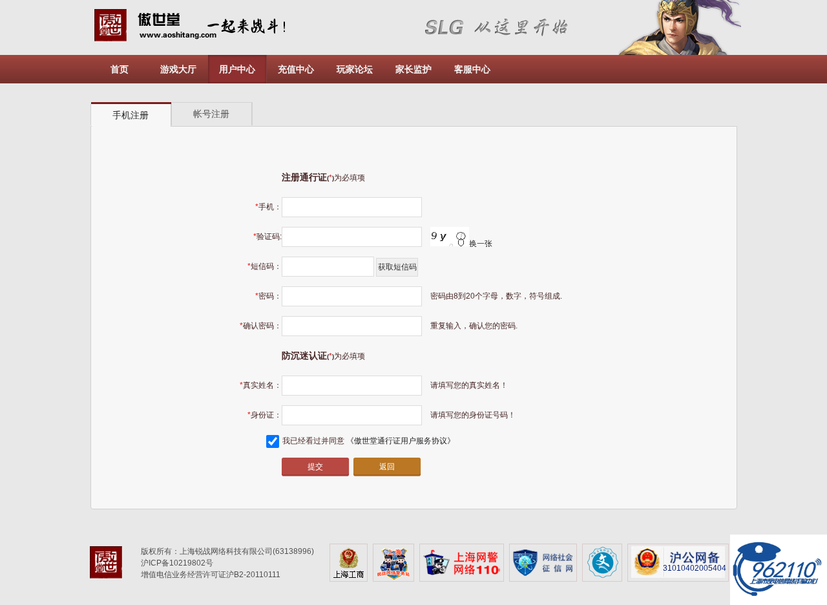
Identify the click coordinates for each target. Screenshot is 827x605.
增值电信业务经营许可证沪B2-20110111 (210, 574)
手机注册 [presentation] (130, 115)
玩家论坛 (355, 69)
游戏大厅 (178, 69)
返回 (387, 466)
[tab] (131, 114)
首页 (119, 69)
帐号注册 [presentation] (211, 114)
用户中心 (237, 69)
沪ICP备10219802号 (177, 563)
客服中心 (472, 69)
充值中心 (296, 69)
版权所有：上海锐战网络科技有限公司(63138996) (227, 551)
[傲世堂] (111, 565)
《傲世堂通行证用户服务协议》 (400, 440)
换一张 (480, 243)
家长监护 (413, 69)
